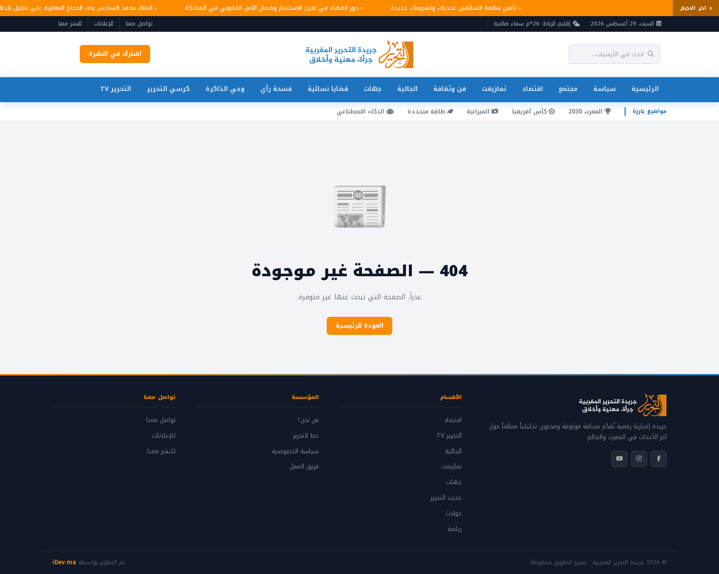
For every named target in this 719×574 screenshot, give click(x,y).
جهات (373, 89)
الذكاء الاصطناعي (361, 111)
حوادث (454, 513)
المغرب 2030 (586, 111)
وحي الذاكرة (225, 89)
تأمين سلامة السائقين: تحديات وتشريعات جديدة (452, 7)
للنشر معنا (70, 23)
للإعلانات (103, 23)
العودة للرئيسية (359, 325)
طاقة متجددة (427, 111)
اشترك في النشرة (115, 54)
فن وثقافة (449, 89)
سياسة (604, 89)
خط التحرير (306, 436)
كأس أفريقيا (530, 111)
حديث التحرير (446, 498)
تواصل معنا (139, 23)
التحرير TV (115, 89)
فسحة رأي (276, 89)
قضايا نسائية (328, 89)
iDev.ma (64, 562)
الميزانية (479, 111)
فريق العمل (304, 466)
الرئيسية (645, 89)
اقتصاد (532, 89)
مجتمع (568, 89)
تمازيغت (494, 89)
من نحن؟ (308, 420)
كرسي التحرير (168, 89)
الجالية (407, 89)
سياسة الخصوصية (295, 451)
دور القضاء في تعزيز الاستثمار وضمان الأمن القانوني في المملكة (270, 7)
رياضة (455, 529)
